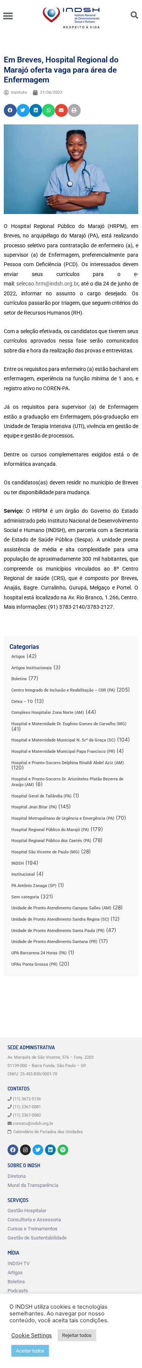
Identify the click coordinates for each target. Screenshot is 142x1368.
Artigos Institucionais (31, 667)
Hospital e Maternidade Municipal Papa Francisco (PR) (63, 751)
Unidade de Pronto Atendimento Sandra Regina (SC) (60, 919)
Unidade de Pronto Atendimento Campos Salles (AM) (61, 908)
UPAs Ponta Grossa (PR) (34, 964)
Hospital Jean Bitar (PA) (34, 807)
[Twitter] (38, 1150)
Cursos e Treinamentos (33, 1229)
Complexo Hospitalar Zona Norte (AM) (47, 712)
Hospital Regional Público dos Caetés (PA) (51, 840)
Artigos (18, 656)
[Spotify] (63, 1150)
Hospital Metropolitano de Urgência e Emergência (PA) (62, 818)
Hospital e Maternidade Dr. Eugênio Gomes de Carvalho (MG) (68, 723)
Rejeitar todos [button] (77, 1335)
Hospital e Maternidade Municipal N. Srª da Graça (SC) (63, 740)
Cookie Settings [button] (31, 1335)
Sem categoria (25, 897)
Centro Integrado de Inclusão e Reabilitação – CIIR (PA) (63, 690)
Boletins (19, 678)
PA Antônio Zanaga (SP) (33, 885)
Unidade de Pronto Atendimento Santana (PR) (54, 941)
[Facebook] (13, 1150)
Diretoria (17, 1176)
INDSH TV (19, 1263)
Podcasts (18, 1291)
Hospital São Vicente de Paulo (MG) (45, 852)
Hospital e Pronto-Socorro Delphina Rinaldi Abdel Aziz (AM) (67, 762)
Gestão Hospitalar (27, 1210)
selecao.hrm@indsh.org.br (47, 284)
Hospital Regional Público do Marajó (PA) (50, 829)
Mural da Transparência (33, 1185)
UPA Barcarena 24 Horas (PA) (39, 953)
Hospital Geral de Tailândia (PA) (41, 796)
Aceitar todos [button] (30, 1351)
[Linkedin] (50, 1150)
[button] (8, 15)
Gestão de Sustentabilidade (37, 1238)
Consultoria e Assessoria (34, 1219)
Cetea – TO (22, 701)
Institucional (23, 874)
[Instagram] (25, 1150)
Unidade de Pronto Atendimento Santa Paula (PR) (58, 930)
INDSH (17, 863)
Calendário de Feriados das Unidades (48, 1131)
